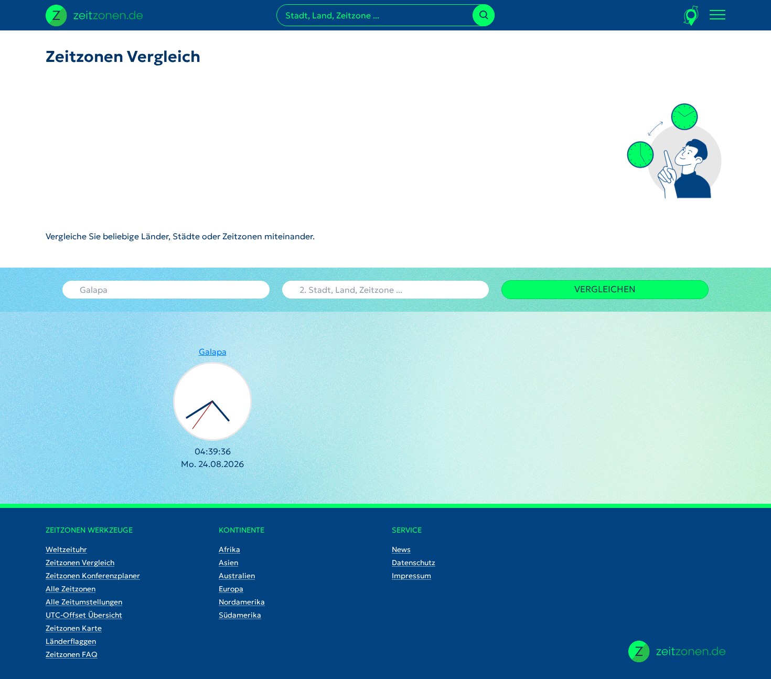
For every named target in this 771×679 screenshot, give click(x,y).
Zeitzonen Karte (74, 628)
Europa (231, 588)
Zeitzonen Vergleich (80, 562)
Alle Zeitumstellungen (84, 602)
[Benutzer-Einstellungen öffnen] (691, 15)
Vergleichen (605, 289)
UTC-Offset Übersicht (84, 615)
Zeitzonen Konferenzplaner (93, 575)
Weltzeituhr (66, 549)
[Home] (676, 651)
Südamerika (240, 615)
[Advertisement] (180, 148)
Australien (237, 575)
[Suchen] (484, 15)
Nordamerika (242, 602)
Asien (228, 562)
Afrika (229, 549)
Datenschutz (413, 562)
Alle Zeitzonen (70, 588)
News (401, 549)
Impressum (411, 575)
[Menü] (717, 15)
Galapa (213, 351)
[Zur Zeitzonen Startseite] (94, 14)
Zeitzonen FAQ (72, 654)
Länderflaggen (71, 641)
